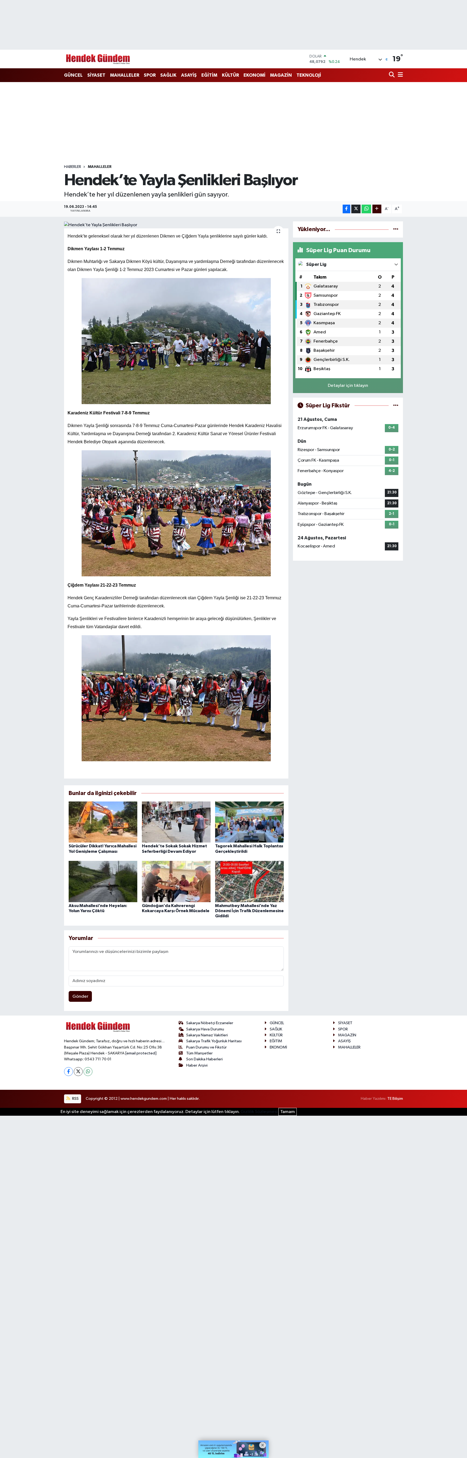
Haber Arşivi (197, 1065)
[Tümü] (395, 229)
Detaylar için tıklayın (348, 385)
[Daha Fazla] (376, 209)
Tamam (287, 1111)
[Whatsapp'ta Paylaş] (366, 209)
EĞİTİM (209, 75)
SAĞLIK (168, 75)
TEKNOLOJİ (308, 75)
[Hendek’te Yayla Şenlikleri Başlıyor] (176, 224)
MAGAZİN (281, 75)
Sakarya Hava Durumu (205, 1029)
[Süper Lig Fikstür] (395, 405)
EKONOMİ (254, 75)
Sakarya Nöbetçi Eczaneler (209, 1023)
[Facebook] (68, 1071)
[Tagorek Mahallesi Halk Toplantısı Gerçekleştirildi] (249, 822)
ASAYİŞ (189, 75)
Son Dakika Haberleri (204, 1059)
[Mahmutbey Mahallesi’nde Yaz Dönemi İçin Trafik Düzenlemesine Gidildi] (249, 881)
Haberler (72, 167)
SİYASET (96, 75)
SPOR (150, 75)
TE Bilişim (395, 1099)
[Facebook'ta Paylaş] (346, 209)
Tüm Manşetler (199, 1053)
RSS (75, 1099)
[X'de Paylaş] (356, 209)
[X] (78, 1071)
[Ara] (392, 75)
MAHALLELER (124, 75)
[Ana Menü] (399, 75)
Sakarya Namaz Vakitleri (207, 1035)
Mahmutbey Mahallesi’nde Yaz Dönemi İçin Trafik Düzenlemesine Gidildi (249, 911)
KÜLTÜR (230, 75)
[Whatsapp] (88, 1071)
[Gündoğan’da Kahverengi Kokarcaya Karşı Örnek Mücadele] (176, 881)
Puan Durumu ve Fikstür (206, 1047)
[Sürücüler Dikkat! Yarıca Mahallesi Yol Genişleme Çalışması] (103, 822)
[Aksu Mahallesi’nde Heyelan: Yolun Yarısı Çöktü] (103, 881)
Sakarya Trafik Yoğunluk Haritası (214, 1041)
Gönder (80, 996)
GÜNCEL (73, 75)
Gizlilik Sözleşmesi (259, 1111)
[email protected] (140, 1053)
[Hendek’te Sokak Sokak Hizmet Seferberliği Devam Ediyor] (176, 822)
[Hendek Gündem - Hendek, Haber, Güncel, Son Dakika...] (98, 59)
